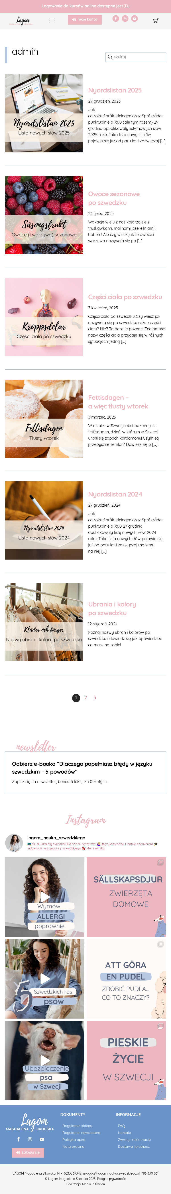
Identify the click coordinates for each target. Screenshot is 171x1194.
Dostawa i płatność (134, 1147)
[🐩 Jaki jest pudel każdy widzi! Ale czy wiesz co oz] (126, 979)
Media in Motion (93, 1184)
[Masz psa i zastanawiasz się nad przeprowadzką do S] (126, 1060)
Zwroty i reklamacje (134, 1140)
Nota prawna (73, 1147)
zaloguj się (31, 1152)
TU (127, 6)
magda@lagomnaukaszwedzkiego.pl (111, 1173)
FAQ (121, 1126)
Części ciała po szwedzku (125, 297)
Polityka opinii (74, 1140)
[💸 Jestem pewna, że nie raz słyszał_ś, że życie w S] (44, 1060)
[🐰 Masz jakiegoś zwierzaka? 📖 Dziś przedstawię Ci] (126, 897)
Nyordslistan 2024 (115, 494)
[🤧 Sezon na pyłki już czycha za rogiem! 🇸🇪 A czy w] (44, 897)
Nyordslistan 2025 (115, 90)
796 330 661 (150, 1173)
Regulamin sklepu (77, 1126)
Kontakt (124, 1133)
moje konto (87, 19)
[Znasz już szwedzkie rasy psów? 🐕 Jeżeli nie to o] (44, 979)
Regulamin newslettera (81, 1133)
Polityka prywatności (111, 1179)
